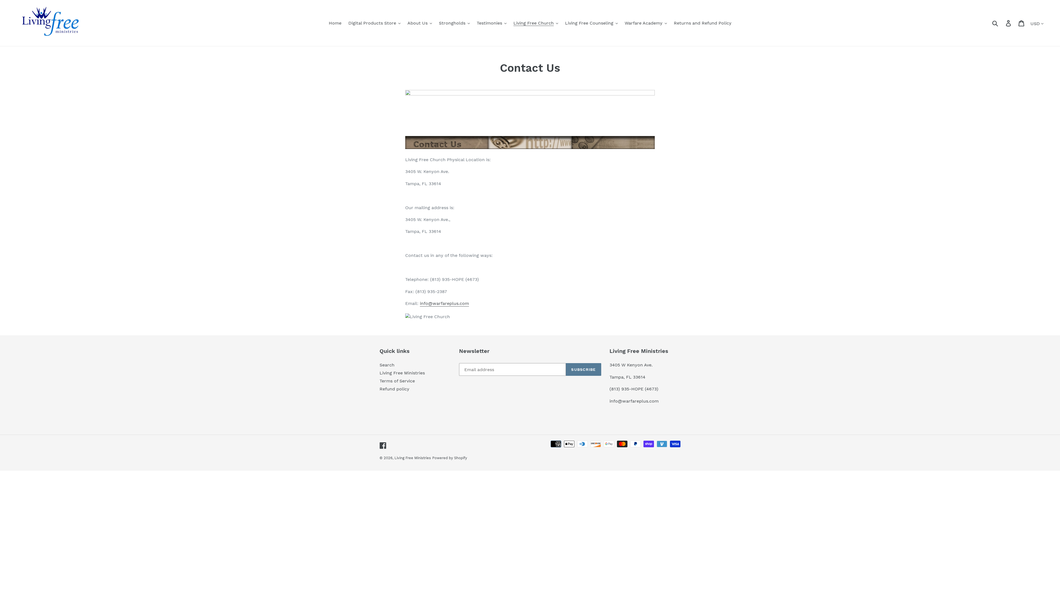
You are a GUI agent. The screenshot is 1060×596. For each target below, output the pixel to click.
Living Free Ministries (402, 373)
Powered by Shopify (449, 458)
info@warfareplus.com (444, 303)
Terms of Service (397, 381)
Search (387, 365)
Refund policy (394, 389)
